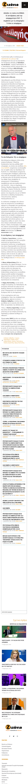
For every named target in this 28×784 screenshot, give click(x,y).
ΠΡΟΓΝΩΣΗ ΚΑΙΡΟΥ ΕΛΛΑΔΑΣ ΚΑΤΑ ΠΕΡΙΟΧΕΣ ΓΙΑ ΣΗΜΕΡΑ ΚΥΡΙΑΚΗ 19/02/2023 (12, 388)
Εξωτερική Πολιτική (7, 748)
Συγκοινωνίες (16, 363)
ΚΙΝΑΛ (13, 339)
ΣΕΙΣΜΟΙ (20, 504)
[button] (25, 5)
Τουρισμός (4, 763)
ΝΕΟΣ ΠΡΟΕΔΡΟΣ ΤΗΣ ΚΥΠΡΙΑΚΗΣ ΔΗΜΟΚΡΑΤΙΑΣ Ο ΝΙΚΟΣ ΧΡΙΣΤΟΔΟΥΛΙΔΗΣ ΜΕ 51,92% (13, 714)
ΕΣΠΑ (3, 782)
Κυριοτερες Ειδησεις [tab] (7, 612)
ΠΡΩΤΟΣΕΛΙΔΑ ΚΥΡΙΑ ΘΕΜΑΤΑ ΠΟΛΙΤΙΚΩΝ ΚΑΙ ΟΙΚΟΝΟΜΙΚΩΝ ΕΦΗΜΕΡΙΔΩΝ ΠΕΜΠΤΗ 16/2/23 (11, 456)
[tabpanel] (14, 480)
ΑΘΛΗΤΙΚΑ (16, 373)
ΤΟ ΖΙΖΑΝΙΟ (6, 50)
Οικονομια (5, 759)
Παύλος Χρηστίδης (9, 343)
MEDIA (17, 459)
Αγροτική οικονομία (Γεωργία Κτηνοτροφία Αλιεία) (12, 766)
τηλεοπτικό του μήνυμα (8, 59)
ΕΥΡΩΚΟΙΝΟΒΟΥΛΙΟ (6, 406)
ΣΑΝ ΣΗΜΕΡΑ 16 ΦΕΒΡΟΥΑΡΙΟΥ (11, 465)
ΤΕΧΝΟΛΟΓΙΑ (21, 495)
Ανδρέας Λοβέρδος (9, 338)
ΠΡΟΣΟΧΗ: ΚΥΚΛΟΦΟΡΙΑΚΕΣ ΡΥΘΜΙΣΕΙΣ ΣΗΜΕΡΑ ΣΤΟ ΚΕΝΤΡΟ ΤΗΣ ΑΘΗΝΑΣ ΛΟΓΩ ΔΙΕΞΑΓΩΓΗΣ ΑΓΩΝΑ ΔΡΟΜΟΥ (14, 370)
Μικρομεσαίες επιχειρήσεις (8, 771)
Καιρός (20, 391)
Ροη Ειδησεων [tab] (5, 348)
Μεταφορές (4, 779)
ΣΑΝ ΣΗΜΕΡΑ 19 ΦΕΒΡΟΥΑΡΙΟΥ (11, 395)
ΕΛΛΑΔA (17, 391)
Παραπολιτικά (5, 750)
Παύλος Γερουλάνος (17, 341)
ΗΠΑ (3, 496)
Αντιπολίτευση (6, 382)
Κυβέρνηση (5, 753)
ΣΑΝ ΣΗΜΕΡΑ (6, 508)
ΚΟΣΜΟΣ (17, 495)
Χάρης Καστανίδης (19, 343)
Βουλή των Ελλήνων (7, 744)
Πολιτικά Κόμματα (21, 50)
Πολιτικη (4, 740)
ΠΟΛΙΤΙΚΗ (12, 50)
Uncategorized (19, 466)
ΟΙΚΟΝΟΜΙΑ (18, 425)
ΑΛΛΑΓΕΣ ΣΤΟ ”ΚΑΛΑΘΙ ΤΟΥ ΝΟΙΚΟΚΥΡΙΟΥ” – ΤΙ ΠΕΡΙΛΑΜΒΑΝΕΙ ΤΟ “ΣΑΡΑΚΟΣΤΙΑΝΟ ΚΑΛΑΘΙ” (13, 432)
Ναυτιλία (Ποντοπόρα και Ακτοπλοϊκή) (11, 773)
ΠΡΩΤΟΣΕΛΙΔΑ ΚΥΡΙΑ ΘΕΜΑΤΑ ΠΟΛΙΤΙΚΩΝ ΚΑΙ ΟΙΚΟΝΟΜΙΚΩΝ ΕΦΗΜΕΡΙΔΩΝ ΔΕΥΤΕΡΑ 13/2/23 (11, 527)
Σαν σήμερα (18, 397)
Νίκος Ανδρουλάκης (11, 340)
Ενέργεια (4, 775)
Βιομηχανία (4, 769)
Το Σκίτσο (15, 356)
